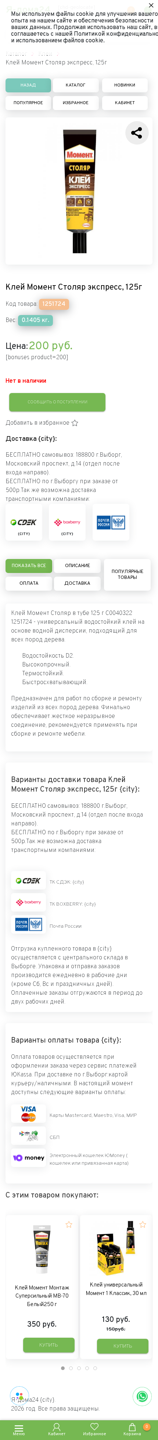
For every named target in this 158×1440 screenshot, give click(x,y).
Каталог (76, 85)
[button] (42, 423)
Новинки (124, 85)
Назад (28, 85)
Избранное (76, 103)
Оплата (29, 584)
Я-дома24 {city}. (33, 1400)
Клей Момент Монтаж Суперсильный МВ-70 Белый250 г (42, 1296)
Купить (48, 1345)
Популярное (28, 103)
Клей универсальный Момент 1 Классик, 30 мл (116, 1289)
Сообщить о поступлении (57, 402)
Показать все (29, 566)
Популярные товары (127, 575)
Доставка (77, 584)
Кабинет (125, 103)
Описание (77, 566)
